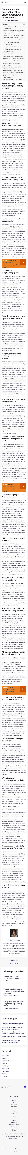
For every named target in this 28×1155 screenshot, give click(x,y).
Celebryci (14, 1113)
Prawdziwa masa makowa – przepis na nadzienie (13, 39)
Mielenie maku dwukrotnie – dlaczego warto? (13, 46)
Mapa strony (14, 1126)
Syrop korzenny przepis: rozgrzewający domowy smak (13, 1004)
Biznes (3, 1058)
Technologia (5, 1068)
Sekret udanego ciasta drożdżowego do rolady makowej (14, 27)
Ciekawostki (5, 1060)
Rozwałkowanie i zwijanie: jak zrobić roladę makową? (13, 60)
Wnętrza (4, 1073)
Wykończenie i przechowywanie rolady (14, 72)
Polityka (4, 1063)
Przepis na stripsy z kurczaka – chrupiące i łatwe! (12, 978)
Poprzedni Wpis (14, 960)
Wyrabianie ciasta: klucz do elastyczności (14, 35)
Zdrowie (4, 1076)
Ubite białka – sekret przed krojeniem (13, 56)
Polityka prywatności (14, 1124)
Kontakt (14, 1120)
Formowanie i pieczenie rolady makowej (14, 58)
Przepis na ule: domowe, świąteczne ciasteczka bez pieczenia (14, 991)
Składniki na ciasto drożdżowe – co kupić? (14, 30)
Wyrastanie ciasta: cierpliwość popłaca (13, 37)
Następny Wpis (14, 963)
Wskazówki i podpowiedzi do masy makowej (12, 53)
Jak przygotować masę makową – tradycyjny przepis (12, 43)
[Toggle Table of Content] (23, 24)
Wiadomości (5, 1071)
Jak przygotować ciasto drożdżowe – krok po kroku (13, 32)
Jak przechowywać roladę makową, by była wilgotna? (13, 76)
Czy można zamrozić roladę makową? (13, 79)
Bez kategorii (5, 1055)
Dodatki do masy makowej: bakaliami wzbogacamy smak (12, 50)
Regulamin (14, 1122)
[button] (25, 1087)
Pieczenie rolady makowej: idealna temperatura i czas (12, 67)
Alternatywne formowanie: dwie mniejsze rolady (12, 64)
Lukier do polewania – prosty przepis (13, 74)
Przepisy (4, 20)
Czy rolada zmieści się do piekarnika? (13, 70)
